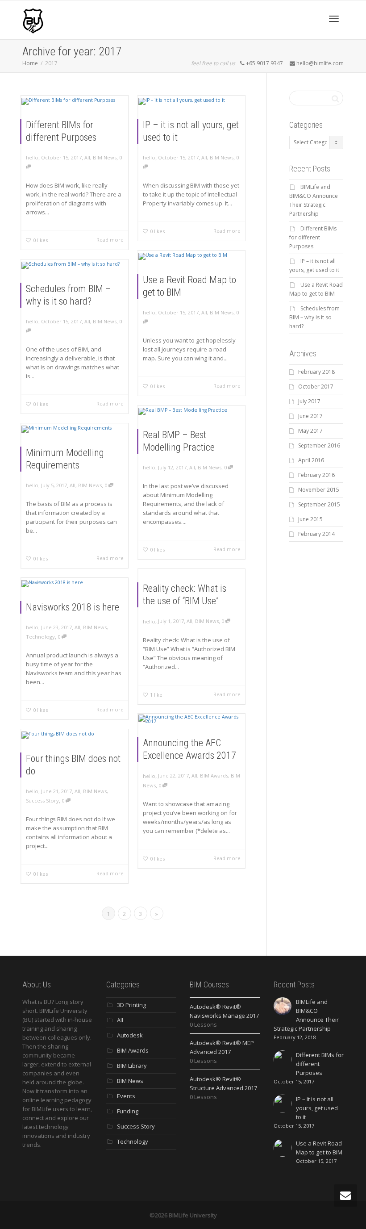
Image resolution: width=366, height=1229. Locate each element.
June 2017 (310, 416)
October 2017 (315, 386)
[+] (74, 100)
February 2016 (316, 475)
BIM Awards (214, 775)
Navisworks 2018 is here (72, 607)
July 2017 (309, 401)
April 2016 (311, 460)
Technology (40, 636)
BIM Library (132, 1066)
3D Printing (131, 1005)
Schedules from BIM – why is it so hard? (314, 317)
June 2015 (310, 519)
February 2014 (316, 534)
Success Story (42, 800)
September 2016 (319, 445)
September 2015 (319, 504)
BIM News (104, 157)
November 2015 (318, 489)
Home (30, 63)
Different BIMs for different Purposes (313, 237)
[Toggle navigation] (334, 18)
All (87, 157)
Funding (127, 1111)
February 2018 (316, 372)
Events (126, 1096)
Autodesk (130, 1035)
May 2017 (310, 431)
